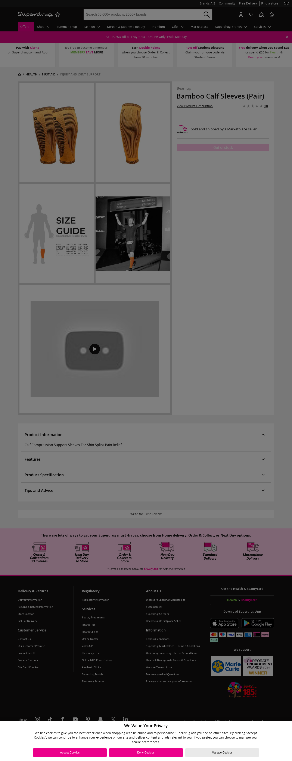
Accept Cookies (70, 752)
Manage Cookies (222, 752)
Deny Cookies (146, 752)
